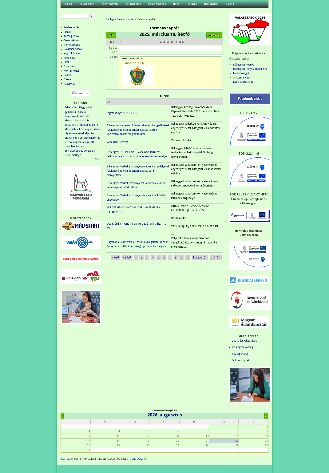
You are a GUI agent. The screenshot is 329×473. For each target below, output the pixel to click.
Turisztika (191, 3)
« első (115, 257)
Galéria (230, 3)
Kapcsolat (69, 83)
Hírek (176, 3)
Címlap (68, 3)
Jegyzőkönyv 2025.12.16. (122, 112)
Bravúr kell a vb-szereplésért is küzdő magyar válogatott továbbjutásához (82, 142)
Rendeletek (69, 57)
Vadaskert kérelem (117, 141)
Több (97, 159)
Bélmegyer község (243, 64)
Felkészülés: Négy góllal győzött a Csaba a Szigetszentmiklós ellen (78, 112)
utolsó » (215, 257)
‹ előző (127, 257)
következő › (200, 257)
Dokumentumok (157, 3)
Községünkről (87, 3)
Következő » (213, 35)
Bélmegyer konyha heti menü (250, 68)
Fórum (67, 79)
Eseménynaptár (125, 19)
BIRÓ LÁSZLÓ (139, 459)
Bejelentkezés (71, 27)
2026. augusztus (164, 415)
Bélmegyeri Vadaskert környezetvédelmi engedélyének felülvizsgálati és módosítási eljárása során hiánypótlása (138, 171)
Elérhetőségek (133, 3)
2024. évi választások (244, 340)
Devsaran (263, 469)
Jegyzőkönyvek (72, 53)
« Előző (112, 35)
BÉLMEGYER (67, 459)
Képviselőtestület (243, 81)
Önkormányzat (110, 3)
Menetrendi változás (132, 59)
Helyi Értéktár (211, 3)
